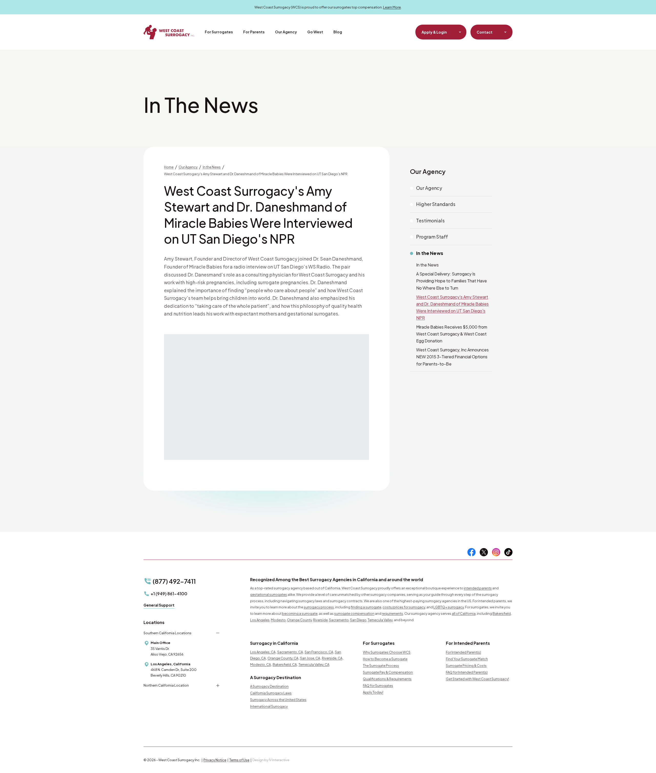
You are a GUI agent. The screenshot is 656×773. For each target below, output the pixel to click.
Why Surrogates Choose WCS (387, 652)
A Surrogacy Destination (269, 686)
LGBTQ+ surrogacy (448, 607)
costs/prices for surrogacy (404, 607)
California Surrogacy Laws (271, 693)
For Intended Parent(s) (463, 652)
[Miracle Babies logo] (268, 728)
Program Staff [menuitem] (432, 237)
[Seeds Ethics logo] (351, 728)
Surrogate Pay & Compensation (388, 672)
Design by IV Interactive (270, 760)
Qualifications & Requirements (387, 679)
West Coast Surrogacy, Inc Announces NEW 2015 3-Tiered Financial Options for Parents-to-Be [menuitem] (452, 356)
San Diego (358, 620)
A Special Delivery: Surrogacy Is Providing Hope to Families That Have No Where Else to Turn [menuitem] (451, 280)
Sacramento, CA (290, 652)
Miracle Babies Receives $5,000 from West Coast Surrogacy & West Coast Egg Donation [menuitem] (451, 333)
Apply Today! (373, 692)
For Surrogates (219, 31)
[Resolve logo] (310, 728)
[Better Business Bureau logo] (405, 728)
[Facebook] (471, 552)
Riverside (320, 620)
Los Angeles (260, 620)
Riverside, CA (332, 658)
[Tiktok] (508, 552)
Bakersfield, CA (285, 664)
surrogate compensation (354, 613)
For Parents (254, 31)
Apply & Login (434, 32)
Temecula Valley (380, 620)
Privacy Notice (214, 760)
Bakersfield (502, 613)
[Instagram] (496, 552)
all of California (464, 613)
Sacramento (339, 620)
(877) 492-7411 (174, 581)
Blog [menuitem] (337, 31)
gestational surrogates (268, 594)
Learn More (392, 7)
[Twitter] (484, 552)
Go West (315, 31)
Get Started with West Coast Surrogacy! (477, 679)
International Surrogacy (269, 706)
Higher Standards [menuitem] (435, 204)
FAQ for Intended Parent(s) (467, 672)
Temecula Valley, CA (314, 664)
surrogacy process (319, 607)
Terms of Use (239, 760)
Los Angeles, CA (262, 652)
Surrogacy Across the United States (278, 700)
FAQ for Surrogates (378, 685)
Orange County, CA (283, 658)
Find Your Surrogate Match (467, 659)
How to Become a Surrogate (385, 659)
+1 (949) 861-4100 (169, 593)
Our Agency (286, 31)
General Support (159, 605)
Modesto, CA (260, 664)
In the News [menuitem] (427, 264)
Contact (485, 32)
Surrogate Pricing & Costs (466, 665)
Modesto (278, 620)
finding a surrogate (366, 607)
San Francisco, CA (319, 652)
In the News (429, 253)
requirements (392, 613)
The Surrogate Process (381, 665)
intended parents (478, 588)
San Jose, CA (310, 658)
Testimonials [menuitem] (430, 220)
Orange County (299, 620)
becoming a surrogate (299, 613)
